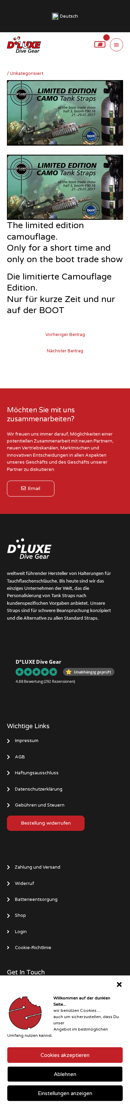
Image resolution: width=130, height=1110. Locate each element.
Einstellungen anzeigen (65, 1093)
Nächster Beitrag (65, 351)
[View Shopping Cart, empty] (99, 44)
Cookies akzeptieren (65, 1055)
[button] (119, 984)
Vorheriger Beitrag (65, 334)
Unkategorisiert (26, 73)
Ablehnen (65, 1074)
